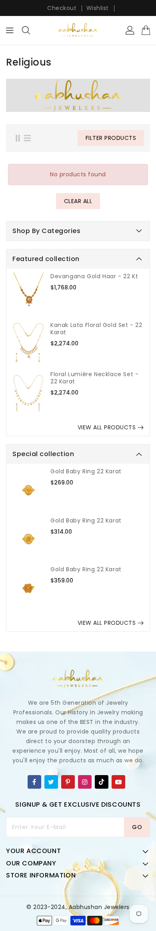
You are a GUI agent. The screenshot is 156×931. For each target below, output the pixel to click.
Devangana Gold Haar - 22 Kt (94, 276)
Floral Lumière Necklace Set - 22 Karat (94, 378)
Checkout (61, 8)
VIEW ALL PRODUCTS (107, 427)
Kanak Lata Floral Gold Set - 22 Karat (96, 328)
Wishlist (97, 8)
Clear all (78, 201)
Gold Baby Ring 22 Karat (86, 471)
